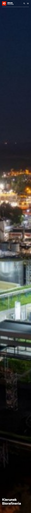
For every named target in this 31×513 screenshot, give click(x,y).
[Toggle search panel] (24, 3)
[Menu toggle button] (27, 3)
